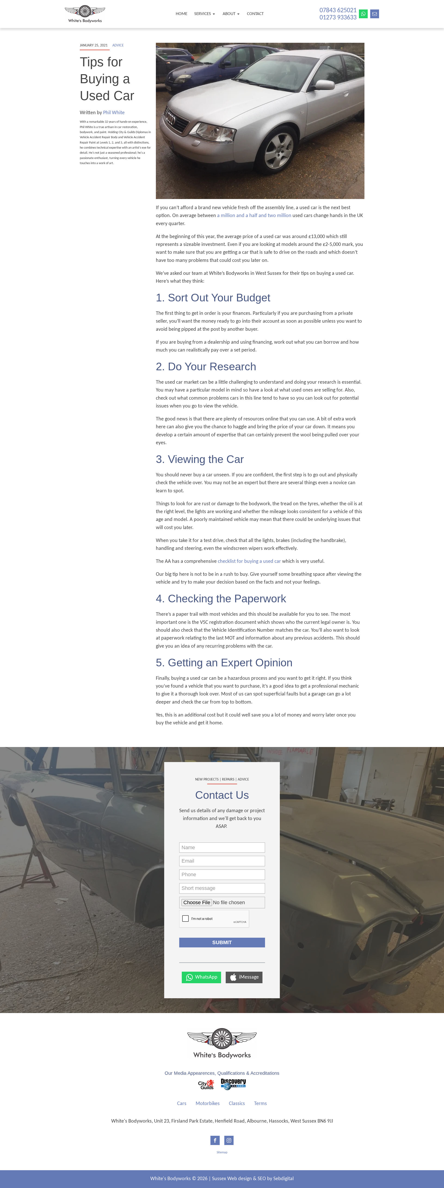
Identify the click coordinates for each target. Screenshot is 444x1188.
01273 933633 (338, 18)
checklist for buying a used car (249, 561)
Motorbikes (208, 1103)
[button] (201, 977)
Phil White (114, 112)
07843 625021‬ (338, 10)
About (229, 14)
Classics (237, 1103)
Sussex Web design (232, 1178)
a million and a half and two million (254, 215)
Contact (255, 14)
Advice (118, 45)
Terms (260, 1103)
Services (202, 14)
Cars (181, 1103)
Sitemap (222, 1152)
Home (181, 14)
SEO (262, 1178)
